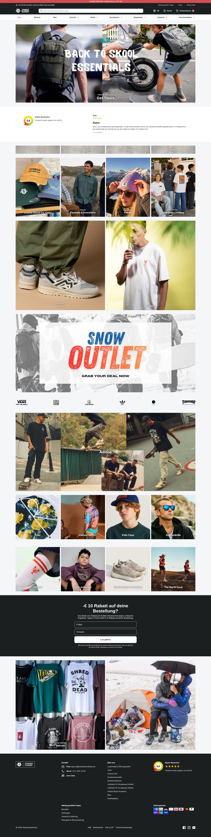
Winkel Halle (191, 5)
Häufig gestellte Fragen (166, 5)
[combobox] (91, 11)
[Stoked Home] (22, 11)
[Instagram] (189, 827)
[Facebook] (184, 827)
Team (180, 5)
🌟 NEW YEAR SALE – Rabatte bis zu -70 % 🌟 (105, 1)
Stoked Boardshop (29, 827)
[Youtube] (193, 827)
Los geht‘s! (105, 640)
